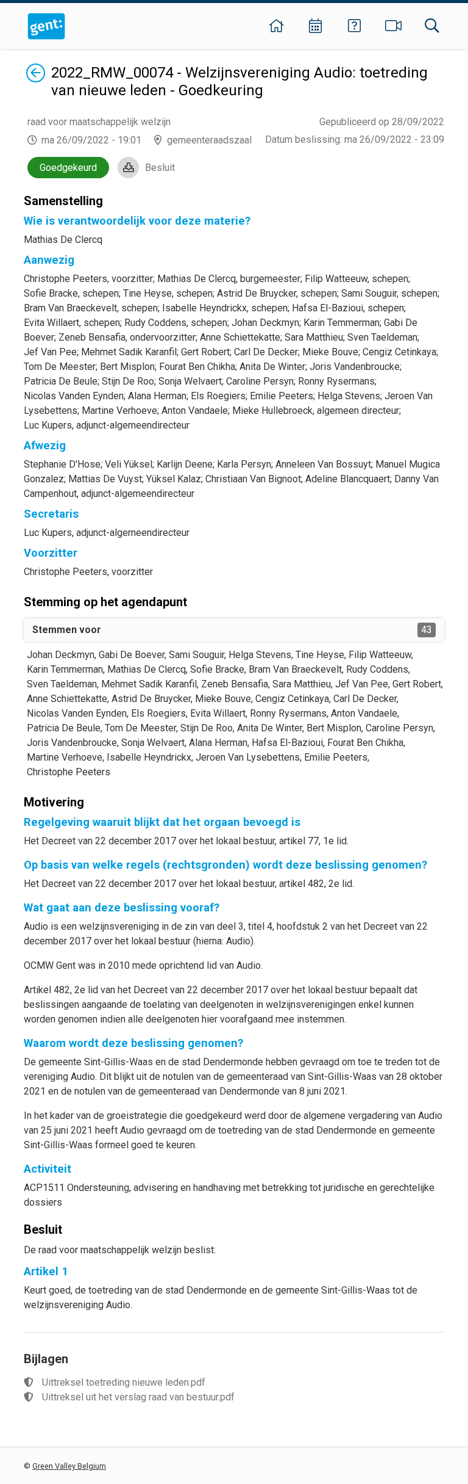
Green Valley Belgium (69, 1466)
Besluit (160, 167)
